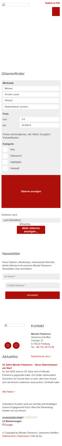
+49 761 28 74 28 (44, 347)
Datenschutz (9, 436)
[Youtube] (16, 345)
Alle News (7, 391)
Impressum (23, 436)
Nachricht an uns (40, 356)
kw (40, 436)
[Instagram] (8, 345)
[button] (56, 11)
